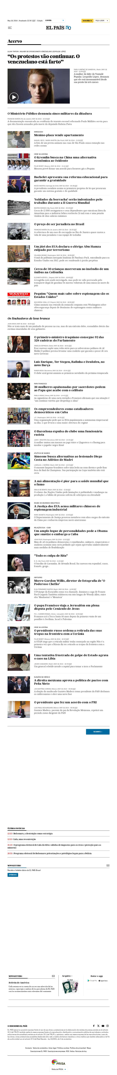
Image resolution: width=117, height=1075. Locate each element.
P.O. (35, 614)
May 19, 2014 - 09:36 (67, 689)
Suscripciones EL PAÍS (38, 1051)
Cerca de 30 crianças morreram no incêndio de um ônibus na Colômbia (71, 271)
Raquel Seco (39, 140)
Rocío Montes (39, 186)
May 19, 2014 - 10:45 (60, 639)
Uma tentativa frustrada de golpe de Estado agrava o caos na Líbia (71, 657)
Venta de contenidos (40, 1048)
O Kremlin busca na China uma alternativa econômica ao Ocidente (65, 159)
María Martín (51, 140)
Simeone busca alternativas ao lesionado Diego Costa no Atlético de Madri (68, 458)
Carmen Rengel (44, 614)
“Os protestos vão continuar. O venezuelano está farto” (44, 59)
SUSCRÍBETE (87, 21)
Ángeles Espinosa (41, 346)
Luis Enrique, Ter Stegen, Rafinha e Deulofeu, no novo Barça (69, 364)
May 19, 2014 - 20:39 (68, 186)
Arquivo (66, 976)
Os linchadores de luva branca (29, 318)
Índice (72, 1051)
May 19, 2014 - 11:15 (55, 561)
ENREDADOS (38, 132)
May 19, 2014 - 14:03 (64, 465)
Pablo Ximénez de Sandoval (85, 69)
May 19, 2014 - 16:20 (26, 324)
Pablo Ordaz (39, 396)
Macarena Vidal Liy (42, 302)
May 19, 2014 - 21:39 (74, 140)
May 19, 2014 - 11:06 (67, 589)
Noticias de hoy (81, 1051)
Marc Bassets (39, 515)
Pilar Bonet (39, 166)
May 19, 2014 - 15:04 (62, 371)
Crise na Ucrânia (41, 154)
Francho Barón (14, 119)
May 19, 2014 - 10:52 (74, 614)
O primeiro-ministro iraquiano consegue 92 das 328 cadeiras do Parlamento (69, 339)
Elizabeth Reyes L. (41, 278)
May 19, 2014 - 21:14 (60, 166)
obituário (38, 577)
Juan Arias (12, 324)
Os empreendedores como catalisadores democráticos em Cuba (63, 411)
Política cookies (63, 1048)
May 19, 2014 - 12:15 (61, 539)
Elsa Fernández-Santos (43, 589)
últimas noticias (16, 828)
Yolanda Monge (40, 255)
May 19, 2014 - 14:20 (64, 440)
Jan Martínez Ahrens (42, 689)
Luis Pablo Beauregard (43, 708)
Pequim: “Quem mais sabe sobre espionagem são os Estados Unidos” (71, 296)
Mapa (89, 1048)
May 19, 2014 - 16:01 (63, 346)
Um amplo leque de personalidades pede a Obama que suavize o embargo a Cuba (71, 533)
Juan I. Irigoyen (40, 440)
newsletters (14, 866)
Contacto (28, 1048)
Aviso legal (53, 1048)
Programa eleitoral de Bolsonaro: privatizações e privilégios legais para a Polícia (53, 853)
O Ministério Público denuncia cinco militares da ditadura (50, 113)
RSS (67, 1051)
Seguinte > (97, 732)
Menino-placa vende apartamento (59, 135)
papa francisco (40, 384)
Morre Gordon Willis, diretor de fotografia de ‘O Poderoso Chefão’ (69, 583)
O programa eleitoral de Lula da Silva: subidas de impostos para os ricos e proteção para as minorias (54, 846)
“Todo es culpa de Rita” (51, 555)
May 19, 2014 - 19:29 (65, 255)
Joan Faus (38, 539)
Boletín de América (19, 983)
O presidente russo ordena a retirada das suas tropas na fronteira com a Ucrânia (68, 632)
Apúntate (13, 875)
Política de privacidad (78, 1048)
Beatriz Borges (40, 208)
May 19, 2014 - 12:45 (64, 515)
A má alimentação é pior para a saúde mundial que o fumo (71, 483)
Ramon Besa (39, 371)
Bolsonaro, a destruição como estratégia (33, 833)
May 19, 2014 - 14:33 (55, 417)
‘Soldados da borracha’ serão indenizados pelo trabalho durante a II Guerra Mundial (68, 201)
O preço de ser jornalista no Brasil (59, 224)
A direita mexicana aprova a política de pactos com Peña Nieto (71, 682)
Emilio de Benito (40, 490)
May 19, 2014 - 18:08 (65, 302)
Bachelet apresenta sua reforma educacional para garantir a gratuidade (71, 179)
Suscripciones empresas (56, 1051)
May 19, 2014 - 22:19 (41, 119)
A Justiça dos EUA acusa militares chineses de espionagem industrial (67, 508)
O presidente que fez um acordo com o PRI (65, 702)
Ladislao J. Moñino (41, 465)
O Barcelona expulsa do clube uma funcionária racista (68, 433)
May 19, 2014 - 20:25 (64, 208)
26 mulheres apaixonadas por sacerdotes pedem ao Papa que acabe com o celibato (69, 389)
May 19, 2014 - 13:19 (61, 490)
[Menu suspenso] (10, 28)
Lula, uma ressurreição (25, 839)
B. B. (35, 561)
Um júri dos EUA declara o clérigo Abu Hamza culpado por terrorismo (67, 248)
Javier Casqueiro (41, 664)
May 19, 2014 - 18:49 (64, 278)
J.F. (35, 417)
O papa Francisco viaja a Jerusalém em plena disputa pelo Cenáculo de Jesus (66, 607)
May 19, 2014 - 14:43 (59, 396)
